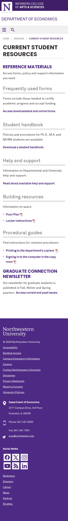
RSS (15, 465)
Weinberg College (29, 5)
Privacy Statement (13, 381)
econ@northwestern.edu (21, 436)
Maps (6, 493)
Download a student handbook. (23, 147)
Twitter (15, 457)
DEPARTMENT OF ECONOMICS (29, 19)
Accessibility (10, 347)
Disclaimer (9, 375)
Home (6, 39)
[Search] (13, 30)
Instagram (24, 457)
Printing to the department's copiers (30, 250)
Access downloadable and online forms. (29, 111)
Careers (7, 364)
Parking (7, 498)
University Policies (13, 392)
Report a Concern (13, 387)
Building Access (12, 353)
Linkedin (24, 465)
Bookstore (9, 476)
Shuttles (8, 504)
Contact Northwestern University (22, 370)
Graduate (19, 39)
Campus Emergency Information (21, 359)
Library (7, 487)
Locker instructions (19, 220)
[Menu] (4, 30)
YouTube (7, 465)
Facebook (7, 457)
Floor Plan (12, 214)
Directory (8, 481)
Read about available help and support (29, 183)
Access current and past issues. (37, 292)
